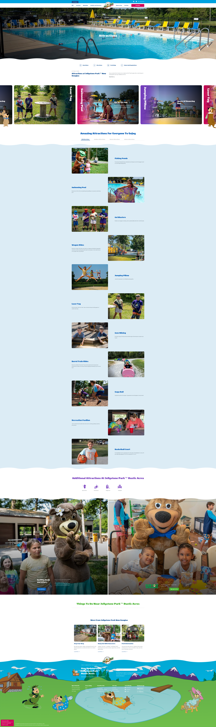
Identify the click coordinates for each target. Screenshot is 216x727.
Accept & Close (5, 724)
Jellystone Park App (76, 689)
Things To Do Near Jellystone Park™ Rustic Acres (108, 603)
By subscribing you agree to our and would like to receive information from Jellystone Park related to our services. (130, 673)
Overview (78, 5)
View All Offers (42, 590)
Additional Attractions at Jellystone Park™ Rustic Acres (108, 478)
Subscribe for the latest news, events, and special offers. (93, 676)
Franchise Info (100, 685)
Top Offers (40, 577)
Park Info (126, 5)
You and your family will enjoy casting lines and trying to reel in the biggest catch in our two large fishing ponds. (129, 162)
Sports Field (84, 490)
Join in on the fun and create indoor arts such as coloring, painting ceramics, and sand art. (86, 424)
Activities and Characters (95, 5)
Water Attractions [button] (115, 139)
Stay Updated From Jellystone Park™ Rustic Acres (91, 671)
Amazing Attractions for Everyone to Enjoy (108, 133)
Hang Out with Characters (106, 643)
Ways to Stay (119, 5)
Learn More (78, 651)
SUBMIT (141, 669)
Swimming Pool (79, 187)
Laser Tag (76, 304)
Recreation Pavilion (81, 420)
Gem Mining (120, 333)
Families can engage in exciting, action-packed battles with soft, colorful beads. (129, 220)
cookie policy (9, 723)
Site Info (114, 685)
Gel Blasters (120, 217)
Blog (86, 687)
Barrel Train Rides (80, 361)
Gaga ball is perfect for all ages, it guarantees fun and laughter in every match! (129, 395)
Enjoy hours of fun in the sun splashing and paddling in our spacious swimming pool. (123, 106)
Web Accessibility (115, 691)
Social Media (128, 685)
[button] (4, 104)
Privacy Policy (131, 672)
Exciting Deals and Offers (43, 581)
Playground (108, 490)
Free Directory (100, 687)
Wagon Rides (78, 245)
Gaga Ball (119, 392)
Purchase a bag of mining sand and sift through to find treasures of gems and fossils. (129, 337)
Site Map (114, 687)
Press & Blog (88, 685)
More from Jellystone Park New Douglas (109, 620)
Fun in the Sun (120, 102)
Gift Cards (74, 691)
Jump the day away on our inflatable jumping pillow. (184, 107)
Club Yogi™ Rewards (76, 687)
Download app (140, 685)
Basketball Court (122, 449)
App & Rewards (75, 685)
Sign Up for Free (174, 589)
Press (86, 689)
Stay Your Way (79, 643)
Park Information (127, 643)
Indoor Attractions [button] (129, 139)
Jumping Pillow (122, 276)
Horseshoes (96, 490)
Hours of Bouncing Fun (186, 102)
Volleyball (120, 490)
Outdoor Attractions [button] (99, 139)
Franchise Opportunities (102, 689)
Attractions (85, 5)
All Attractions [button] (85, 139)
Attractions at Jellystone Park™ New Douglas (89, 75)
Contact (87, 691)
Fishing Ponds (121, 158)
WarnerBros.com (100, 691)
